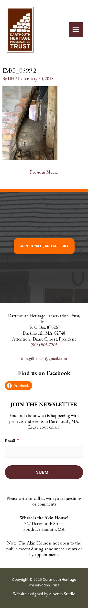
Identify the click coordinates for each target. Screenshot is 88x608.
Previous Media (44, 172)
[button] (44, 246)
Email (12, 440)
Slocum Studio (62, 593)
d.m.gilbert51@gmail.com (44, 358)
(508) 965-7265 (44, 345)
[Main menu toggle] (76, 29)
